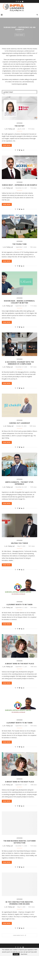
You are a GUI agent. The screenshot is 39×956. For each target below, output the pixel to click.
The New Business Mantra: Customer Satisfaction (19, 842)
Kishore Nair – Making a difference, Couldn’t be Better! (19, 302)
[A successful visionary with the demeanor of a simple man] (19, 344)
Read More (24, 954)
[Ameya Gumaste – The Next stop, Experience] (19, 464)
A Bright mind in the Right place (19, 664)
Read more (19, 35)
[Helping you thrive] (19, 525)
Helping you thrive (19, 543)
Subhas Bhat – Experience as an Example (19, 28)
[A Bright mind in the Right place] (19, 646)
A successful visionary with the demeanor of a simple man (19, 363)
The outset (19, 126)
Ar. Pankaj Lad (10, 129)
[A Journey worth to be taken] (19, 587)
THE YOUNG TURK (19, 244)
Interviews (19, 123)
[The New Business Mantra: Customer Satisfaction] (19, 823)
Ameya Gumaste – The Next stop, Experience (19, 483)
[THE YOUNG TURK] (19, 226)
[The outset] (19, 108)
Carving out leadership (19, 423)
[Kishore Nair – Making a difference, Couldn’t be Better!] (19, 283)
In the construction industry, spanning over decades (19, 903)
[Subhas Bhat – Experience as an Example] (19, 167)
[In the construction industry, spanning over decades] (19, 884)
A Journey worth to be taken (19, 605)
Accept (16, 954)
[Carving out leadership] (19, 405)
